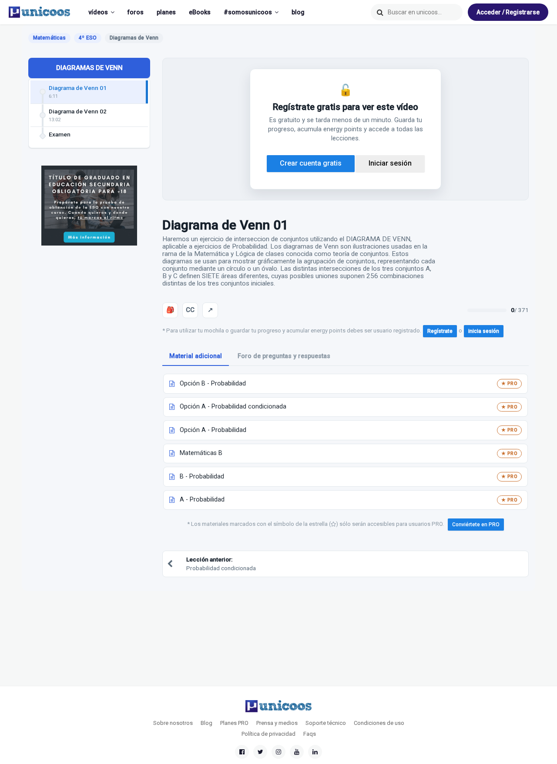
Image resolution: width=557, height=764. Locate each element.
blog (298, 12)
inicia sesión (483, 331)
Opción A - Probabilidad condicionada (233, 406)
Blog (206, 723)
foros (136, 12)
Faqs (309, 734)
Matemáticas (49, 38)
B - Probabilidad (202, 476)
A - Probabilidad (202, 499)
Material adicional (195, 356)
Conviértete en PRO (476, 525)
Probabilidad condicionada (221, 563)
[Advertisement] (89, 393)
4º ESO (88, 38)
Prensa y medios (277, 723)
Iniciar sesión (390, 163)
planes (166, 12)
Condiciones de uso (379, 723)
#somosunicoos (248, 12)
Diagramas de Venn (89, 68)
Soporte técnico (325, 723)
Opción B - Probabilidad (213, 383)
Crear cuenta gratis (311, 163)
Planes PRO (234, 723)
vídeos (98, 12)
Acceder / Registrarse (508, 12)
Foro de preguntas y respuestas (284, 356)
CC (190, 310)
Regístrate (440, 331)
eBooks (200, 12)
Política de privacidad (268, 734)
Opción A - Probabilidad (213, 430)
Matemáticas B (201, 453)
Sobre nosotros (173, 723)
